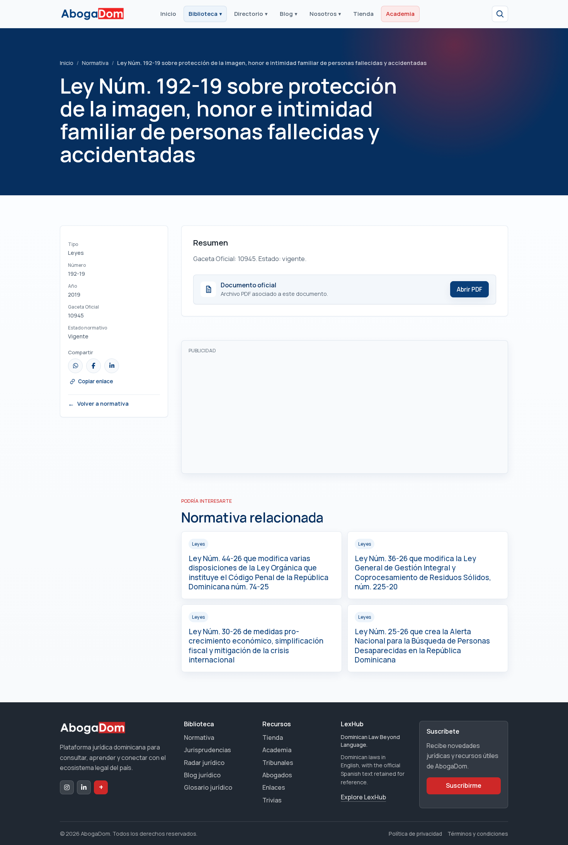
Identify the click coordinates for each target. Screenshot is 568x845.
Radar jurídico (204, 762)
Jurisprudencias (207, 750)
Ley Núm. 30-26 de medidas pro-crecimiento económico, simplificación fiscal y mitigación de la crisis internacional (256, 645)
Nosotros (325, 14)
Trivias (272, 800)
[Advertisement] (345, 412)
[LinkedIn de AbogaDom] (84, 787)
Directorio (250, 14)
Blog (288, 14)
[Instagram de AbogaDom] (67, 787)
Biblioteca (205, 14)
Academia (400, 14)
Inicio (168, 14)
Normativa (95, 63)
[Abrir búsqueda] (500, 14)
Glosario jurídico (208, 787)
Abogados (277, 775)
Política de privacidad (415, 833)
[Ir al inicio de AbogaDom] (92, 14)
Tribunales (277, 762)
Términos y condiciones (477, 833)
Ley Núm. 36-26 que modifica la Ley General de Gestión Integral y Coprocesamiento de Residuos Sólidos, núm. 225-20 (423, 572)
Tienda (363, 14)
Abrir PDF (469, 289)
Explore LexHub (363, 797)
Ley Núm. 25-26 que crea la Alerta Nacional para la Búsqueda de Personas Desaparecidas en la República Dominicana (422, 645)
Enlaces (273, 787)
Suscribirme (463, 785)
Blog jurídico (202, 775)
